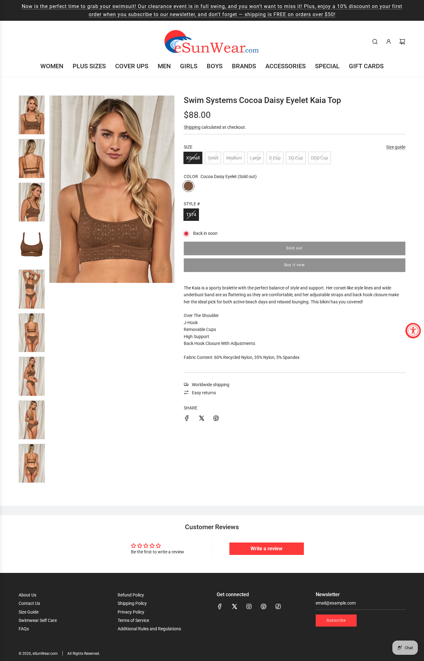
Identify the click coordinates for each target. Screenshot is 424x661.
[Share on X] (201, 419)
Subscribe (336, 620)
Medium (234, 157)
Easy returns (204, 392)
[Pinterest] (263, 606)
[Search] (375, 41)
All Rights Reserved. (83, 653)
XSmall (193, 157)
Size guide (395, 146)
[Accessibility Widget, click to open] (413, 330)
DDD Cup (319, 157)
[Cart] (402, 41)
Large (255, 157)
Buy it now (294, 265)
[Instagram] (249, 606)
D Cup (275, 157)
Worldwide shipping (210, 384)
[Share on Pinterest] (216, 419)
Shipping (192, 127)
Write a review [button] (266, 549)
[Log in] (388, 41)
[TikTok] (278, 606)
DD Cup (296, 157)
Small (213, 157)
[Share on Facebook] (187, 419)
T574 (191, 214)
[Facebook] (220, 606)
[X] (234, 606)
